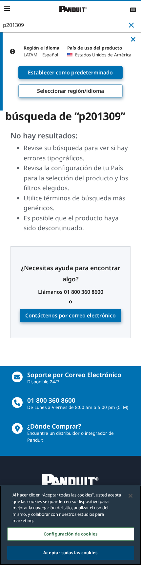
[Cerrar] (130, 496)
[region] (70, 525)
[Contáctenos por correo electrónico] (17, 377)
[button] (133, 25)
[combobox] (70, 25)
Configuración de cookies (70, 534)
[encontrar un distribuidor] (17, 428)
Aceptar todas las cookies (70, 552)
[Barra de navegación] (7, 8)
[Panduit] (73, 9)
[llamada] (17, 402)
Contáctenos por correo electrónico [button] (70, 315)
